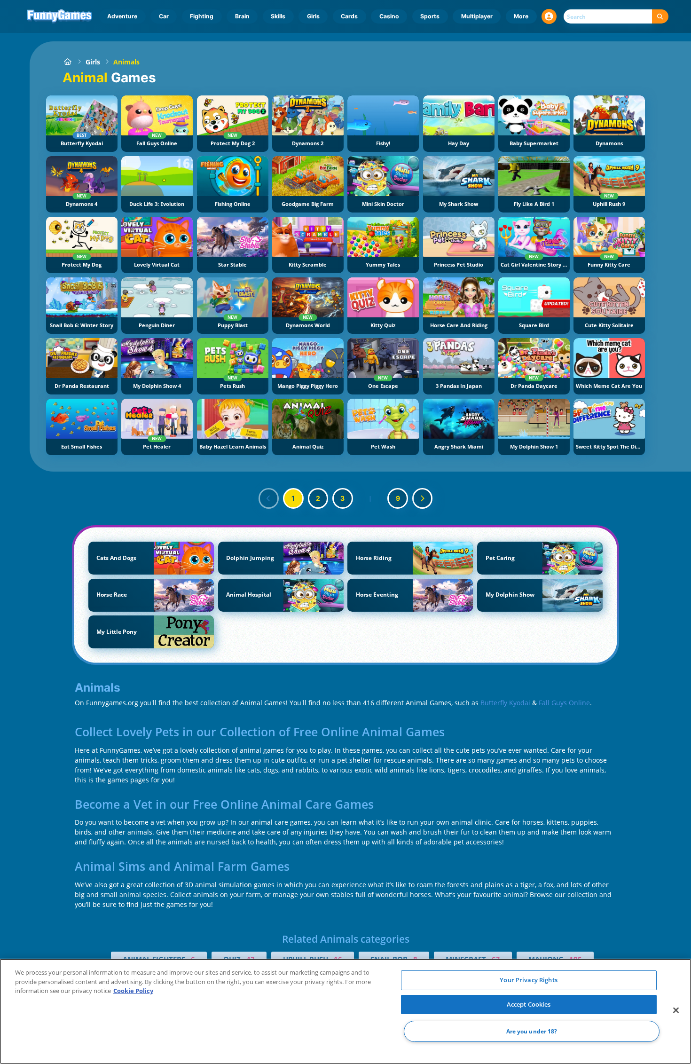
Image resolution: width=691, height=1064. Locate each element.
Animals (126, 61)
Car (164, 16)
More (521, 16)
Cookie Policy (133, 990)
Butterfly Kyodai (505, 702)
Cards (349, 16)
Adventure (122, 16)
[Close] (676, 1010)
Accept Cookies (529, 1004)
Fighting (201, 16)
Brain (242, 16)
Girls (313, 16)
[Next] (422, 498)
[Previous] (269, 498)
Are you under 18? (532, 1031)
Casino (389, 16)
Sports (430, 16)
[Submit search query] (660, 16)
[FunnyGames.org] (67, 62)
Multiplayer (477, 16)
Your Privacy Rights (528, 980)
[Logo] (60, 16)
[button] (549, 16)
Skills (278, 16)
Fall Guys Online (564, 702)
